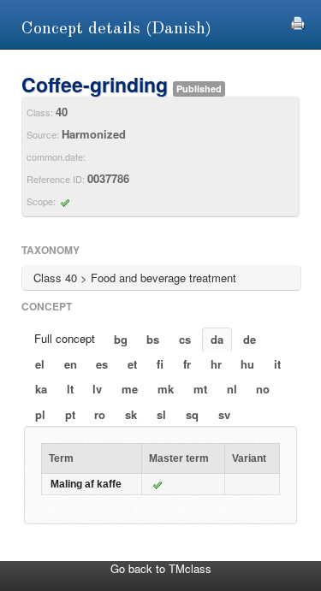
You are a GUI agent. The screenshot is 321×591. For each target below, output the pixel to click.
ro (99, 414)
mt (200, 389)
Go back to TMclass (160, 568)
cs (185, 339)
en (70, 364)
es (102, 364)
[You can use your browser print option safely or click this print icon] (298, 21)
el (40, 364)
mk (166, 389)
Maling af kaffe (86, 484)
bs (152, 339)
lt (70, 389)
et (132, 364)
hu (247, 364)
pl (40, 414)
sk (131, 414)
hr (216, 364)
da (217, 339)
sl (161, 414)
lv (97, 389)
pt (70, 414)
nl (232, 389)
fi (160, 364)
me (130, 389)
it (277, 364)
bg (121, 339)
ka (41, 389)
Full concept (64, 338)
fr (187, 364)
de (249, 339)
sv (224, 414)
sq (192, 414)
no (263, 389)
